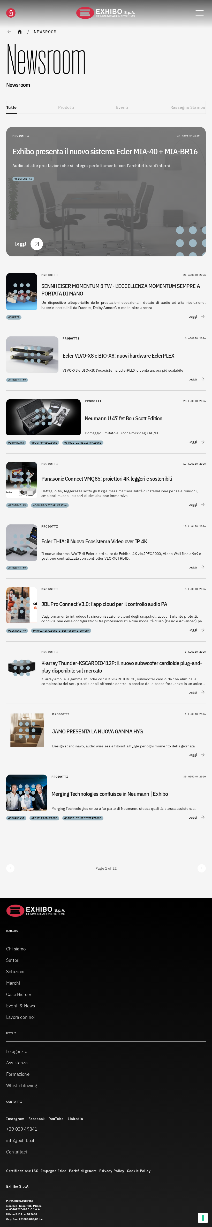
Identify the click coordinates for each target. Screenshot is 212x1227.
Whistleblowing (21, 1085)
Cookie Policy (139, 1170)
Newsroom (45, 31)
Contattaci (16, 1152)
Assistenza (17, 1063)
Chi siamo (16, 949)
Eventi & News (20, 1006)
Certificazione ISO (22, 1170)
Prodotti (66, 107)
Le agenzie (16, 1051)
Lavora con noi (20, 1017)
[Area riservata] (11, 13)
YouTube (56, 1118)
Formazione (17, 1074)
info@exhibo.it (20, 1140)
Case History (18, 994)
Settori (12, 960)
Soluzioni (15, 972)
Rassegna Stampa (187, 107)
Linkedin (75, 1118)
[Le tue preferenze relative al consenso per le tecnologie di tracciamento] (203, 1218)
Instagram (15, 1118)
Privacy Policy (111, 1170)
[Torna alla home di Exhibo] (106, 13)
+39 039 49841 (21, 1129)
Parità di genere (83, 1170)
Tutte (11, 107)
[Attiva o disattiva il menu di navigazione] (199, 13)
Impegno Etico (53, 1170)
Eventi (122, 107)
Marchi (13, 983)
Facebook (36, 1118)
